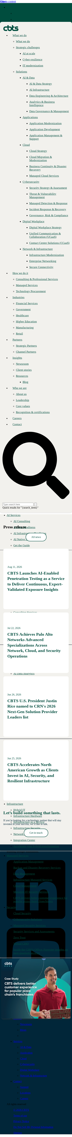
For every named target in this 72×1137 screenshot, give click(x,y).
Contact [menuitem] (17, 1081)
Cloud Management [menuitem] (25, 885)
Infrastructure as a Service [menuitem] (29, 822)
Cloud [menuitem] (23, 1058)
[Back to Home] (10, 27)
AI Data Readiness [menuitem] (24, 527)
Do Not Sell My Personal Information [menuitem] (33, 1127)
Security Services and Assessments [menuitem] (34, 931)
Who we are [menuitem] (20, 388)
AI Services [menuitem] (13, 515)
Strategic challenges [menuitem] (25, 19)
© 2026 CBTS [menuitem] (21, 1109)
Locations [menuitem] (25, 1092)
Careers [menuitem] (24, 1098)
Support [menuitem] (24, 1087)
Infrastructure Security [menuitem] (26, 828)
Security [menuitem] (12, 907)
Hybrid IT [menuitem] (19, 810)
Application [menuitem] (26, 1052)
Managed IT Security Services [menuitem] (31, 891)
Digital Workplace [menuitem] (29, 1069)
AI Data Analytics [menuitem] (23, 673)
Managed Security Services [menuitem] (29, 925)
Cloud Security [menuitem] (22, 913)
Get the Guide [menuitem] (21, 545)
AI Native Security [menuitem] (24, 539)
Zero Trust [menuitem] (19, 937)
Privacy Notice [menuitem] (21, 1121)
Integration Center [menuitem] (24, 840)
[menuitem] (20, 13)
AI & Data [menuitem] (25, 1047)
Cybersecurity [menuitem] (27, 1064)
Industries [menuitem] (18, 297)
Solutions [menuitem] (21, 71)
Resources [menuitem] (22, 376)
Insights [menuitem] (17, 357)
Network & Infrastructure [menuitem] (33, 1075)
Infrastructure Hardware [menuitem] (27, 816)
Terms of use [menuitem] (20, 1115)
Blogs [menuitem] (23, 1030)
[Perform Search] (35, 504)
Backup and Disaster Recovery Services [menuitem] (37, 867)
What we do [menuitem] (14, 7)
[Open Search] (36, 466)
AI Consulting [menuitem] (21, 521)
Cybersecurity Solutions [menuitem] (27, 919)
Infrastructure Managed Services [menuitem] (32, 879)
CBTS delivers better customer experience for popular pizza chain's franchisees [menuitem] (40, 899)
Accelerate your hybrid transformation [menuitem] (36, 846)
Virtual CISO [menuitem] (21, 943)
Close (3, 1)
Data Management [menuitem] (24, 873)
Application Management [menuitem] (28, 861)
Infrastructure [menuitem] (15, 803)
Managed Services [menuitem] (17, 855)
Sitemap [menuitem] (17, 1132)
